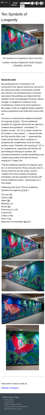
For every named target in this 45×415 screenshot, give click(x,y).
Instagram (41, 3)
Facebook (37, 3)
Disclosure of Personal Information (16, 406)
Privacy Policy (9, 400)
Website (4, 388)
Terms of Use (9, 402)
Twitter (32, 3)
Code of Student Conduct (12, 404)
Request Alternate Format (13, 409)
